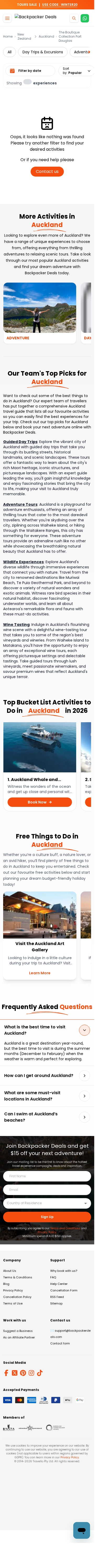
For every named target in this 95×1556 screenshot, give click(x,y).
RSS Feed (57, 1297)
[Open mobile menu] (7, 18)
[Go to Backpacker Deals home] (36, 18)
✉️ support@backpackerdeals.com (70, 1333)
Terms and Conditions (65, 1228)
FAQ (53, 1277)
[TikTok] (40, 1373)
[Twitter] (15, 1373)
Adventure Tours (20, 504)
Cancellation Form (63, 1290)
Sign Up (47, 1217)
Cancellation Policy (17, 1297)
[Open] (85, 1203)
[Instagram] (31, 1373)
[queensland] (55, 1428)
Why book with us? (63, 1271)
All (10, 52)
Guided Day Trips (20, 441)
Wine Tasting (16, 624)
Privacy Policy (47, 1232)
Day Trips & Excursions (43, 52)
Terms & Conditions (17, 1277)
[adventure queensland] (30, 1428)
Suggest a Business (18, 1331)
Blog (6, 1284)
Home (8, 36)
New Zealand (24, 36)
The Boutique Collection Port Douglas (70, 36)
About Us (9, 1271)
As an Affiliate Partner (19, 1337)
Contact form (60, 1343)
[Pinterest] (23, 1373)
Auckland (46, 36)
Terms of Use (13, 1303)
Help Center (59, 1284)
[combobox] (43, 1203)
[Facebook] (6, 1373)
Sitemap (56, 1303)
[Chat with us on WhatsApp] (85, 18)
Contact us (47, 171)
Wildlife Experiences (23, 561)
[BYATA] (8, 1428)
